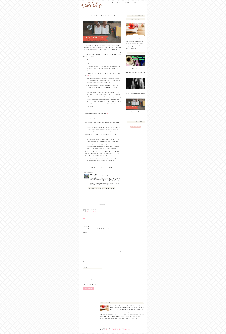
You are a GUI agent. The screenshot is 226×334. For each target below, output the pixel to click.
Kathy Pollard (93, 174)
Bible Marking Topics (94, 193)
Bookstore (84, 321)
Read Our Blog (84, 303)
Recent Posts (90, 172)
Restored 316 (121, 328)
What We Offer (84, 315)
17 (104, 124)
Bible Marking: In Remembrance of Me (135, 112)
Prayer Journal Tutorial (135, 68)
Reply (84, 218)
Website (85, 267)
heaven (111, 193)
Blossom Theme (107, 329)
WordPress (124, 329)
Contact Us (84, 309)
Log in (128, 329)
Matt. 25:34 (95, 63)
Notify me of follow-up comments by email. (91, 279)
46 (98, 63)
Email (84, 261)
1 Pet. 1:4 (107, 113)
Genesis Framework (117, 329)
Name (84, 254)
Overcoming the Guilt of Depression (135, 91)
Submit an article (85, 306)
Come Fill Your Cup (91, 5)
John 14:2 (88, 75)
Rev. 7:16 (102, 124)
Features (83, 312)
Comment (85, 232)
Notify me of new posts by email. (89, 284)
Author (85, 172)
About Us (83, 318)
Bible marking (107, 193)
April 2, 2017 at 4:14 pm (91, 211)
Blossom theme (113, 328)
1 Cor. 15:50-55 (102, 89)
